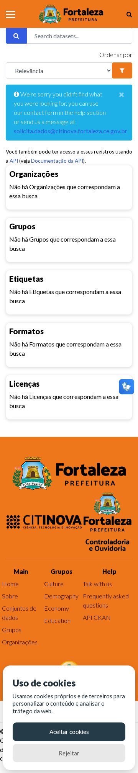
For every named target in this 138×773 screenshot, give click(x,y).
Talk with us (97, 583)
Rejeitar (69, 753)
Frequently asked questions (106, 600)
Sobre (10, 596)
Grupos (11, 629)
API (14, 161)
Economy (56, 608)
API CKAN (97, 617)
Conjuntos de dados (19, 613)
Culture (54, 583)
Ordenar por (115, 54)
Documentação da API (57, 161)
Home (10, 583)
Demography (61, 596)
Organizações (20, 642)
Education (57, 620)
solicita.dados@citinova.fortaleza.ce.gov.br (70, 130)
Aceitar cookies (69, 731)
